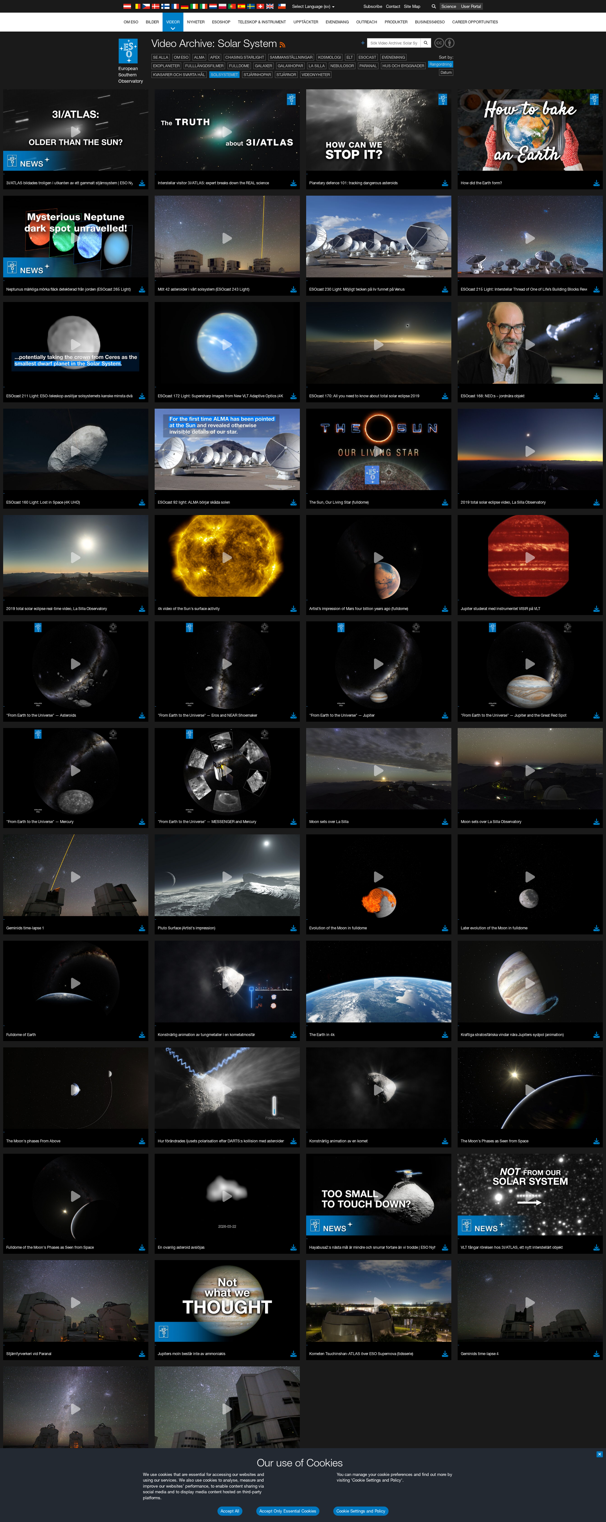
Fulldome (239, 65)
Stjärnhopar (257, 74)
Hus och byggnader (403, 65)
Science (449, 6)
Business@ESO (430, 22)
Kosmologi (329, 57)
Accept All (230, 1510)
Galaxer (263, 65)
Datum (446, 72)
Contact (393, 6)
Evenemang (337, 22)
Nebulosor (342, 65)
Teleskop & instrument (262, 22)
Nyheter (196, 22)
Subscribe (373, 6)
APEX (215, 57)
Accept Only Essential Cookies (287, 1510)
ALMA (199, 57)
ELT (350, 57)
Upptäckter (306, 22)
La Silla (317, 65)
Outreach (366, 22)
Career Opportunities (475, 22)
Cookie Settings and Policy (360, 1510)
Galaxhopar (290, 65)
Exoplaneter (166, 65)
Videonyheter (316, 74)
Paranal (368, 65)
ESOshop (221, 22)
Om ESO (131, 22)
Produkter (396, 22)
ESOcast (367, 57)
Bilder (152, 22)
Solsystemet (224, 74)
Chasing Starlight (244, 57)
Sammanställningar (291, 57)
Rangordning (441, 64)
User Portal (471, 6)
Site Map (412, 6)
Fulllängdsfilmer (204, 65)
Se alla (160, 57)
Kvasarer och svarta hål (179, 74)
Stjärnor (286, 74)
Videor (173, 22)
